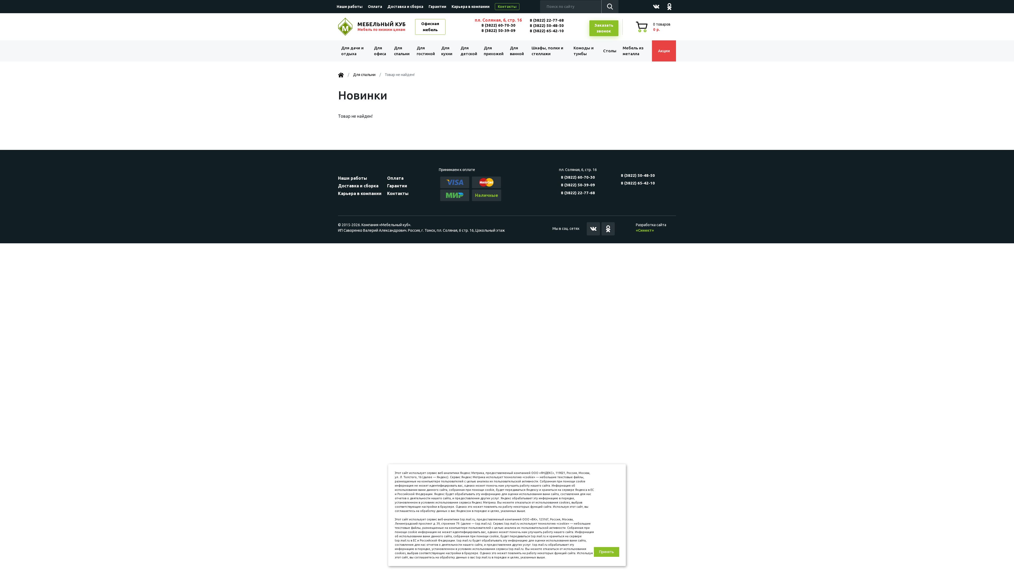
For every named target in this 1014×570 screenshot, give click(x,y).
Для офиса (380, 51)
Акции (664, 51)
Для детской (469, 51)
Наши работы (350, 6)
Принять (606, 552)
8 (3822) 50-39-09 (498, 30)
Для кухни (446, 51)
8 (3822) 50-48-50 (547, 25)
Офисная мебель (430, 26)
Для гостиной (426, 51)
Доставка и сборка (405, 6)
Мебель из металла (633, 51)
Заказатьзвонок (603, 28)
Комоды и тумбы (584, 51)
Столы (609, 51)
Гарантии (437, 6)
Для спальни (402, 51)
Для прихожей (494, 51)
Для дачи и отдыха (352, 51)
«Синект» (645, 230)
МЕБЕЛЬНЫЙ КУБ (382, 26)
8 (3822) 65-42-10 (547, 30)
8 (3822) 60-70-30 (498, 25)
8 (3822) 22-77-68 (547, 20)
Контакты (507, 6)
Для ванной (517, 51)
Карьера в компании (471, 6)
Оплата (375, 6)
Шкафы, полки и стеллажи (547, 51)
